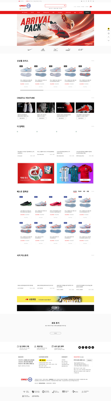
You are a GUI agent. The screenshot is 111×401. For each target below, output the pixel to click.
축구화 (32, 12)
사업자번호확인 (49, 383)
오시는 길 (89, 360)
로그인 (75, 6)
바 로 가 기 (46, 180)
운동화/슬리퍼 (46, 12)
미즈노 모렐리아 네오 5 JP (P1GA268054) (45, 151)
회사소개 (36, 383)
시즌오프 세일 (55, 8)
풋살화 (38, 12)
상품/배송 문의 (65, 366)
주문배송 (82, 6)
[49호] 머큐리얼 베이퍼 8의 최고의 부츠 (45, 285)
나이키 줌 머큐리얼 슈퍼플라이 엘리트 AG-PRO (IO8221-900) (84, 152)
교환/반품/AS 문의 (65, 364)
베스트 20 (50, 8)
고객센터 (86, 6)
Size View (26, 86)
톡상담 (43, 360)
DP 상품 (60, 8)
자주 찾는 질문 (65, 363)
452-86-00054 (76, 379)
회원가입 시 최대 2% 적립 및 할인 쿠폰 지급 (35, 1)
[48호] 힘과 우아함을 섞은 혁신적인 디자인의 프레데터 (65, 286)
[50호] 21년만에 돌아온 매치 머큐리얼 (25, 285)
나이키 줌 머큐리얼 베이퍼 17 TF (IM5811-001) (63, 152)
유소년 (80, 12)
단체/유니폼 (68, 12)
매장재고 (87, 12)
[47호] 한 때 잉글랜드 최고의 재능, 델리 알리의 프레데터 (84, 286)
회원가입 (78, 6)
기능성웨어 (60, 12)
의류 (53, 12)
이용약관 (54, 383)
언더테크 (25, 12)
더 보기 (92, 60)
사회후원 (21, 1)
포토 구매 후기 (65, 361)
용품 (75, 12)
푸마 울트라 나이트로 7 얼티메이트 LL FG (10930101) (26, 152)
